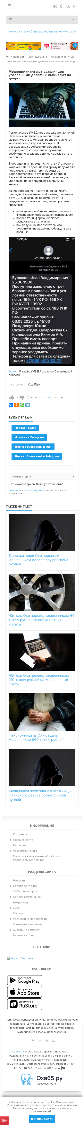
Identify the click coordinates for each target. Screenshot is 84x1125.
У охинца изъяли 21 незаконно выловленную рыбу (42, 31)
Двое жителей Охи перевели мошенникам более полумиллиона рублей (38, 560)
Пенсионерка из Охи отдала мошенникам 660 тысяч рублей (36, 737)
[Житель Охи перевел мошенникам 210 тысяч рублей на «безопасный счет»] (42, 652)
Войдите (13, 490)
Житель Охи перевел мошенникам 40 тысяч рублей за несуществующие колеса (42, 619)
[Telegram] (27, 405)
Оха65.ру (18, 1051)
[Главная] (7, 56)
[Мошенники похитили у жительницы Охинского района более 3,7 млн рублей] (42, 767)
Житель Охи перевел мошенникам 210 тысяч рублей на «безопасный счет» (39, 679)
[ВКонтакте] (11, 405)
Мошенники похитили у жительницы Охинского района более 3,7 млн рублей (40, 795)
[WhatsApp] (22, 405)
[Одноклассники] (16, 405)
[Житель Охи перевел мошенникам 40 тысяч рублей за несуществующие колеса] (42, 592)
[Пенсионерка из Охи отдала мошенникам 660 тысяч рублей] (42, 712)
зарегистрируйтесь (34, 490)
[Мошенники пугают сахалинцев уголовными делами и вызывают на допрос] (42, 105)
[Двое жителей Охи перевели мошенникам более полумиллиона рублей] (42, 532)
